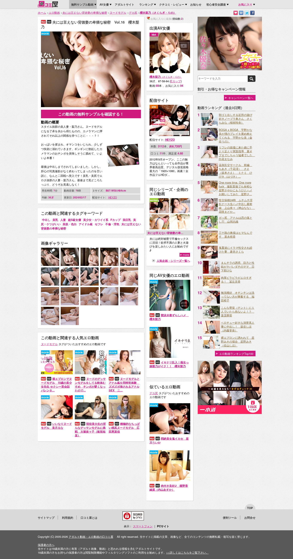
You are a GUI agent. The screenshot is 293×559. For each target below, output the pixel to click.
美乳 (55, 220)
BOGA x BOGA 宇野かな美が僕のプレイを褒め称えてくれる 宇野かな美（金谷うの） (235, 135)
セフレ (99, 224)
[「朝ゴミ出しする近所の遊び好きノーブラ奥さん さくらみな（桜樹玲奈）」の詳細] (209, 125)
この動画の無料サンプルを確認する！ (91, 114)
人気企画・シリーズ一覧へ (173, 260)
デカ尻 (133, 12)
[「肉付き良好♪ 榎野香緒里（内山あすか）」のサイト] (170, 480)
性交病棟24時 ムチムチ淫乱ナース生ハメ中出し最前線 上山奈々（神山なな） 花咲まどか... (237, 206)
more (186, 255)
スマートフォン (143, 526)
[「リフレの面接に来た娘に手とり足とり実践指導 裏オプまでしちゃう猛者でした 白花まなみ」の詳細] (209, 157)
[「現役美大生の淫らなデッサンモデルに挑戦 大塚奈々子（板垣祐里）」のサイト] (91, 418)
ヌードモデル (118, 12)
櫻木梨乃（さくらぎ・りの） (158, 12)
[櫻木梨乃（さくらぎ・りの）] (170, 72)
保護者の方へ (46, 545)
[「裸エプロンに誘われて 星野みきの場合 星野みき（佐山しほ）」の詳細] (211, 347)
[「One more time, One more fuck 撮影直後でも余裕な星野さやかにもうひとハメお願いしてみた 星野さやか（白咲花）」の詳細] (209, 192)
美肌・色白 (70, 224)
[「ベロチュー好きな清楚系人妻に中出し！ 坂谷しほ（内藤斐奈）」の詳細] (211, 332)
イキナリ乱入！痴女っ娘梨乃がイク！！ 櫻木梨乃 (169, 364)
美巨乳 (127, 220)
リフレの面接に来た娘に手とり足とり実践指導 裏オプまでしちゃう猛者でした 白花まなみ (237, 153)
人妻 (63, 220)
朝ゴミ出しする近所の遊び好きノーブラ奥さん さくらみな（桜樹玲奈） (235, 118)
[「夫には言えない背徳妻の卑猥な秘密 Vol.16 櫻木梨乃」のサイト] (91, 106)
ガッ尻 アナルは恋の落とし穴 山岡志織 (235, 219)
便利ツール (230, 518)
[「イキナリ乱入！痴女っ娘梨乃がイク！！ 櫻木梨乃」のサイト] (170, 357)
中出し (46, 220)
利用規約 (67, 518)
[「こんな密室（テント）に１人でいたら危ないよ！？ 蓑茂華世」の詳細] (211, 317)
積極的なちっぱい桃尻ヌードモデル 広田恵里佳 (124, 427)
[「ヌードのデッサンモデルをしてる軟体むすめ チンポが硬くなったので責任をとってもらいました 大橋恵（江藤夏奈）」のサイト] (91, 373)
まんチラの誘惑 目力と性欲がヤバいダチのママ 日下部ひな (237, 266)
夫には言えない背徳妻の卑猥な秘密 (84, 12)
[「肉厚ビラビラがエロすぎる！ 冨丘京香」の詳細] (211, 287)
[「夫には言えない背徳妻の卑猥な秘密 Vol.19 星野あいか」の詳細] (180, 228)
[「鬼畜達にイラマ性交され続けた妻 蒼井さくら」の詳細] (209, 257)
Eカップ (176, 81)
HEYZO (112, 197)
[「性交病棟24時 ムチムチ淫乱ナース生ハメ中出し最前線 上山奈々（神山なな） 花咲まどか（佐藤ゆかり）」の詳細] (209, 210)
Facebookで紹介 (252, 13)
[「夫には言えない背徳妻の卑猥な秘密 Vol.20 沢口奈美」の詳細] (159, 228)
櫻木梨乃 (166, 77)
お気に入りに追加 (235, 13)
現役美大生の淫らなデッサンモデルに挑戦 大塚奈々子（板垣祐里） (90, 429)
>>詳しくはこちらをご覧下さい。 (187, 552)
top (250, 508)
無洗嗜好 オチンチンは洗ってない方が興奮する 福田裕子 (237, 296)
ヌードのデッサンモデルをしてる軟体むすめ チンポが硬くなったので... (90, 384)
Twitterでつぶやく (246, 13)
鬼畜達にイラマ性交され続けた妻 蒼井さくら (235, 249)
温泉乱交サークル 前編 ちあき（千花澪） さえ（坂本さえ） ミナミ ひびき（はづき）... (235, 170)
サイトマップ (46, 518)
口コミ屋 (48, 4)
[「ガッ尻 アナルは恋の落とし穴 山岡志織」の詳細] (209, 227)
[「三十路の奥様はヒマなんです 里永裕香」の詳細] (209, 242)
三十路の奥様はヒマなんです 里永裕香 (235, 234)
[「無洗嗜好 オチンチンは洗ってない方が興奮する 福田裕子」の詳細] (211, 302)
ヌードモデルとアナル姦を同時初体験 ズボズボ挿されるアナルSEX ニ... (124, 384)
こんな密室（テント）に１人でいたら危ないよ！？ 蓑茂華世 (237, 311)
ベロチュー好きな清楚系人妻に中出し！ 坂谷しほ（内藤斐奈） (237, 326)
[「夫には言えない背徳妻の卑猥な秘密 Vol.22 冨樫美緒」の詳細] (159, 212)
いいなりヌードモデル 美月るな (56, 426)
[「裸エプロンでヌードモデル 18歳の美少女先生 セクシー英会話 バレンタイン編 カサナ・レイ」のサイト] (57, 373)
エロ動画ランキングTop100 (236, 354)
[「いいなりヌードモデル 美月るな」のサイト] (57, 418)
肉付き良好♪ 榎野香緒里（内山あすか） (169, 488)
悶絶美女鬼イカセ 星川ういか (169, 440)
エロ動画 (54, 12)
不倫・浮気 (112, 224)
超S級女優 (74, 220)
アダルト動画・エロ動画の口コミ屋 (91, 537)
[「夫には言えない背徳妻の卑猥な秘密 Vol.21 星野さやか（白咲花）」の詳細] (180, 212)
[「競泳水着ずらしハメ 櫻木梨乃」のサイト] (170, 309)
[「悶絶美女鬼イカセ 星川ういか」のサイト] (170, 433)
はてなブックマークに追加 (241, 13)
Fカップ (115, 220)
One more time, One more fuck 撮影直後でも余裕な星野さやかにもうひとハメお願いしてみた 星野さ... (235, 188)
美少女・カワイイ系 (95, 220)
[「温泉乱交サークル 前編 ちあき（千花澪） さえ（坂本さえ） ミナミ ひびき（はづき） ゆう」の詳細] (209, 175)
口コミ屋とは (89, 518)
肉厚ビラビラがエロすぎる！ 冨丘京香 (236, 279)
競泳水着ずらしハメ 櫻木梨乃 (169, 317)
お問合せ (249, 518)
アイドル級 (86, 224)
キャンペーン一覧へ (240, 98)
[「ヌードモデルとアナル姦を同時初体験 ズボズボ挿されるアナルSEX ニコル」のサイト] (124, 373)
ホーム (42, 12)
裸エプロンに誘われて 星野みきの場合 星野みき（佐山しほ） (237, 341)
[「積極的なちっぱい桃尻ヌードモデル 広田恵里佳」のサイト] (124, 418)
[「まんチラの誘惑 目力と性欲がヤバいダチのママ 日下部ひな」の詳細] (211, 272)
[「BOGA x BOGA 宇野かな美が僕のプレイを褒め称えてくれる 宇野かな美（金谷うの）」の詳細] (209, 140)
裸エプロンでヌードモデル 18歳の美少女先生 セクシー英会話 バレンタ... (56, 384)
